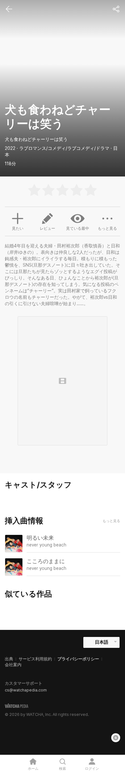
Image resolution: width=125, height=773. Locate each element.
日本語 (101, 642)
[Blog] (115, 737)
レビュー (47, 228)
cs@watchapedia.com (26, 690)
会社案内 (13, 664)
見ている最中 (77, 228)
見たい (17, 228)
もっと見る (107, 228)
